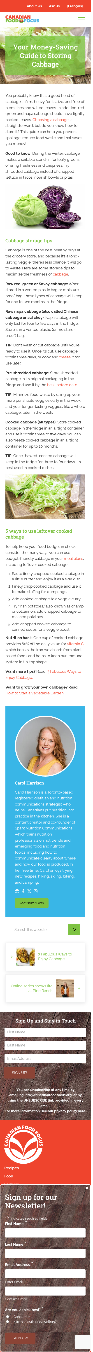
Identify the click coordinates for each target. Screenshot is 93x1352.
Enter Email (14, 1282)
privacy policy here (69, 1111)
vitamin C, (76, 644)
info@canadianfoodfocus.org (48, 1095)
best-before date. (62, 385)
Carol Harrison (29, 783)
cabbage (60, 274)
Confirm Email (16, 1299)
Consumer (22, 1317)
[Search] (74, 929)
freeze (65, 357)
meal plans (73, 558)
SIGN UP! (19, 1073)
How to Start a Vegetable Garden (34, 693)
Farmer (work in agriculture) (35, 1321)
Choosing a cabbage (51, 119)
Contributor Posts (34, 903)
